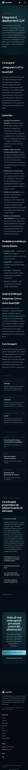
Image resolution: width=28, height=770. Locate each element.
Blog (3, 728)
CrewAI (6, 281)
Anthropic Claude (9, 251)
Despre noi (4, 730)
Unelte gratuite (5, 738)
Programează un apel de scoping (12, 349)
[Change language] (20, 2)
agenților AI (5, 313)
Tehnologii (4, 725)
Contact (4, 735)
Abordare (4, 720)
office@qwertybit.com (14, 769)
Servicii (3, 718)
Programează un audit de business (13, 652)
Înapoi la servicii (7, 594)
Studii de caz (5, 723)
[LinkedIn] (3, 757)
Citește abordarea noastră (14, 658)
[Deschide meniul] (24, 2)
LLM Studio (10, 178)
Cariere (4, 733)
